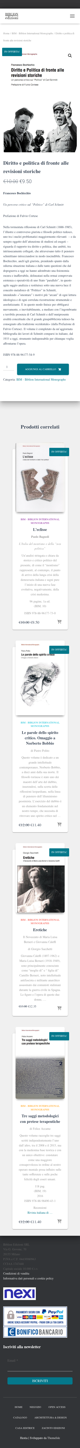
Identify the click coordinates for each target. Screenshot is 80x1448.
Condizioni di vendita (16, 1273)
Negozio (35, 1407)
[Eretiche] (40, 878)
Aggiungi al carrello (40, 369)
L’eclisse (40, 529)
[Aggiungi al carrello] (59, 825)
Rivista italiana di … (40, 1212)
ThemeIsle (53, 1438)
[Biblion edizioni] (13, 16)
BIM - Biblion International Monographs (32, 33)
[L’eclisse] (40, 477)
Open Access (56, 1407)
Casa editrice (25, 1428)
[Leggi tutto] (59, 622)
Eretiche (40, 929)
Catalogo (20, 1417)
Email (12, 1360)
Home (6, 33)
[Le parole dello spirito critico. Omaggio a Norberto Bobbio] (40, 678)
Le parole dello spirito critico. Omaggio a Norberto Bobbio (40, 738)
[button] (70, 56)
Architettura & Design (50, 1417)
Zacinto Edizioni (53, 1428)
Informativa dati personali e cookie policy (28, 1278)
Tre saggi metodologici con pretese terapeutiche (40, 1118)
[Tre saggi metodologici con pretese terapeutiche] (40, 1063)
